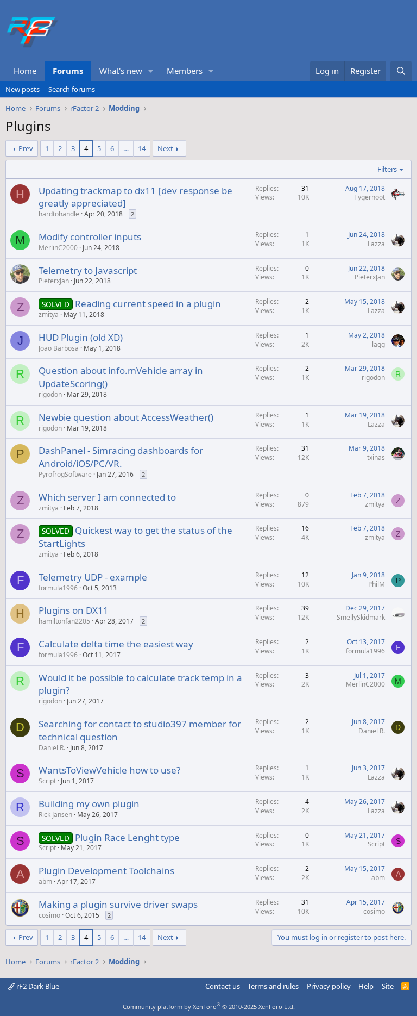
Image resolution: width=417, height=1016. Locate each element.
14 (142, 148)
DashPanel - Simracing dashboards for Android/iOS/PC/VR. (121, 457)
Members (185, 70)
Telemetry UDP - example (93, 577)
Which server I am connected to (107, 497)
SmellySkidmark (361, 617)
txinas (376, 457)
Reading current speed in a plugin (148, 303)
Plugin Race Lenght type (127, 837)
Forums (68, 70)
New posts (22, 89)
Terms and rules (273, 986)
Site (388, 986)
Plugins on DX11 (74, 610)
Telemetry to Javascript (88, 270)
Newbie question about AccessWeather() (126, 417)
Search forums (71, 89)
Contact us (222, 986)
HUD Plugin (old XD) (81, 337)
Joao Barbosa (59, 348)
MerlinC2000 (58, 247)
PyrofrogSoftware (65, 474)
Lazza (376, 243)
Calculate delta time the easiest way (116, 644)
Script (47, 781)
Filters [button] (387, 169)
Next (165, 148)
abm (45, 881)
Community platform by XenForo (209, 1006)
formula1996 (58, 588)
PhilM (376, 584)
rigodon (50, 394)
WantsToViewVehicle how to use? (109, 770)
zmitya (49, 314)
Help (366, 986)
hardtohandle (59, 214)
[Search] (401, 71)
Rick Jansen (55, 814)
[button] (151, 71)
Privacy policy (329, 986)
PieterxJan (54, 280)
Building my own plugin (89, 803)
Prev (25, 148)
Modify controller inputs (90, 236)
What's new (120, 70)
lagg (378, 344)
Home (25, 70)
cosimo (49, 915)
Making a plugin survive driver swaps (118, 904)
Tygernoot (369, 197)
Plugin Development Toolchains (106, 870)
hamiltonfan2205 (64, 621)
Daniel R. (52, 747)
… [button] (126, 148)
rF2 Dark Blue (37, 986)
